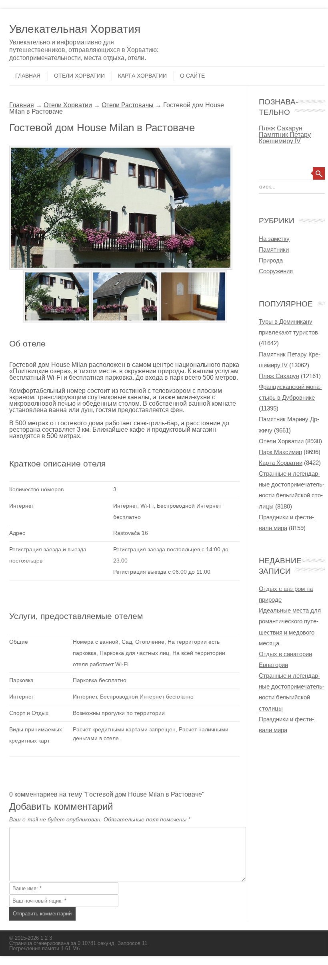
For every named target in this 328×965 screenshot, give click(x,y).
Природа (271, 260)
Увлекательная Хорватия (74, 29)
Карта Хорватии (142, 75)
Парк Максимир (280, 451)
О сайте (192, 75)
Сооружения (276, 271)
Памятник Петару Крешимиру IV (285, 137)
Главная (27, 75)
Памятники (274, 249)
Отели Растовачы (128, 104)
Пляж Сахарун (280, 128)
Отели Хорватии (79, 75)
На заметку (274, 238)
